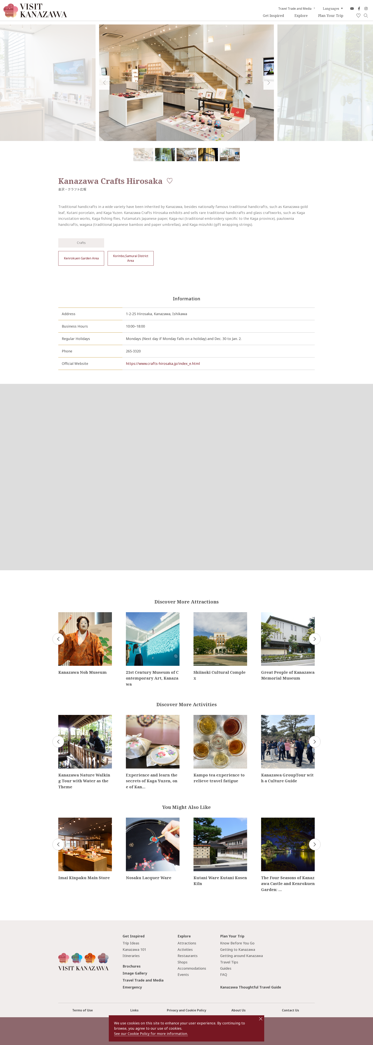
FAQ (223, 974)
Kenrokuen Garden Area (81, 258)
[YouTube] (352, 8)
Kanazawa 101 (134, 949)
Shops (182, 962)
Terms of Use (82, 1010)
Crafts (81, 243)
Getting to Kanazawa (237, 949)
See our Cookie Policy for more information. (151, 1033)
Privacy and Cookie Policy (186, 1010)
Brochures (132, 966)
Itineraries (131, 955)
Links (134, 1010)
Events (183, 974)
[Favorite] (358, 15)
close (260, 1019)
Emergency (132, 987)
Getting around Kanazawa (241, 955)
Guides (225, 968)
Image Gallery (135, 973)
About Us (238, 1010)
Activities (185, 949)
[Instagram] (366, 8)
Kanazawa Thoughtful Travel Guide (250, 987)
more (62, 614)
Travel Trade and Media (294, 8)
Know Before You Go (237, 943)
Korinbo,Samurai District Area (130, 258)
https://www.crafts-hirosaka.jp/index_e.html (163, 363)
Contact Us (290, 1010)
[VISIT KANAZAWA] (35, 15)
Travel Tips (229, 962)
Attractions (187, 943)
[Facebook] (359, 8)
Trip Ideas (131, 943)
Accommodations (192, 968)
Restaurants (188, 955)
